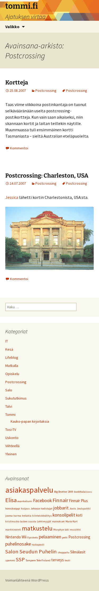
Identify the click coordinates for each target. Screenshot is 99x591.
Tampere (31, 560)
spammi (10, 560)
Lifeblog (11, 357)
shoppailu (63, 552)
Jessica (11, 197)
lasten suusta (28, 521)
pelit (65, 537)
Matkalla (11, 365)
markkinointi (13, 529)
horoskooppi (12, 508)
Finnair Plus (78, 500)
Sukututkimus (16, 398)
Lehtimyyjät (44, 521)
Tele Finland (43, 560)
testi (67, 560)
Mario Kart (71, 521)
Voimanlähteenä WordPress (27, 580)
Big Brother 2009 (63, 491)
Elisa (11, 500)
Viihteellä (12, 445)
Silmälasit (78, 551)
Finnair (60, 500)
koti (79, 515)
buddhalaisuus (83, 491)
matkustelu (37, 528)
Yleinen (11, 454)
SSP (20, 559)
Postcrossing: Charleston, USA (46, 175)
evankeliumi (24, 501)
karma (17, 515)
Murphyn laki (61, 529)
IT (6, 341)
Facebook (42, 500)
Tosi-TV (10, 429)
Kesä (9, 349)
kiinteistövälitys (42, 515)
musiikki (75, 529)
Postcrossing (45, 90)
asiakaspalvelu (29, 490)
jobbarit (61, 508)
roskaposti (38, 544)
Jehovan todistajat (42, 508)
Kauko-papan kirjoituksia (30, 421)
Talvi (8, 406)
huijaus (25, 508)
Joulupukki (84, 508)
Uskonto (11, 437)
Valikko (12, 26)
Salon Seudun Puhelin (31, 551)
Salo (8, 390)
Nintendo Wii (15, 536)
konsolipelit (64, 515)
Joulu (72, 508)
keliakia (26, 515)
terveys (57, 559)
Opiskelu (12, 373)
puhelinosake (18, 544)
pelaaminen (50, 537)
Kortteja (16, 82)
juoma (9, 515)
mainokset (58, 521)
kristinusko (12, 521)
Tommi (10, 414)
